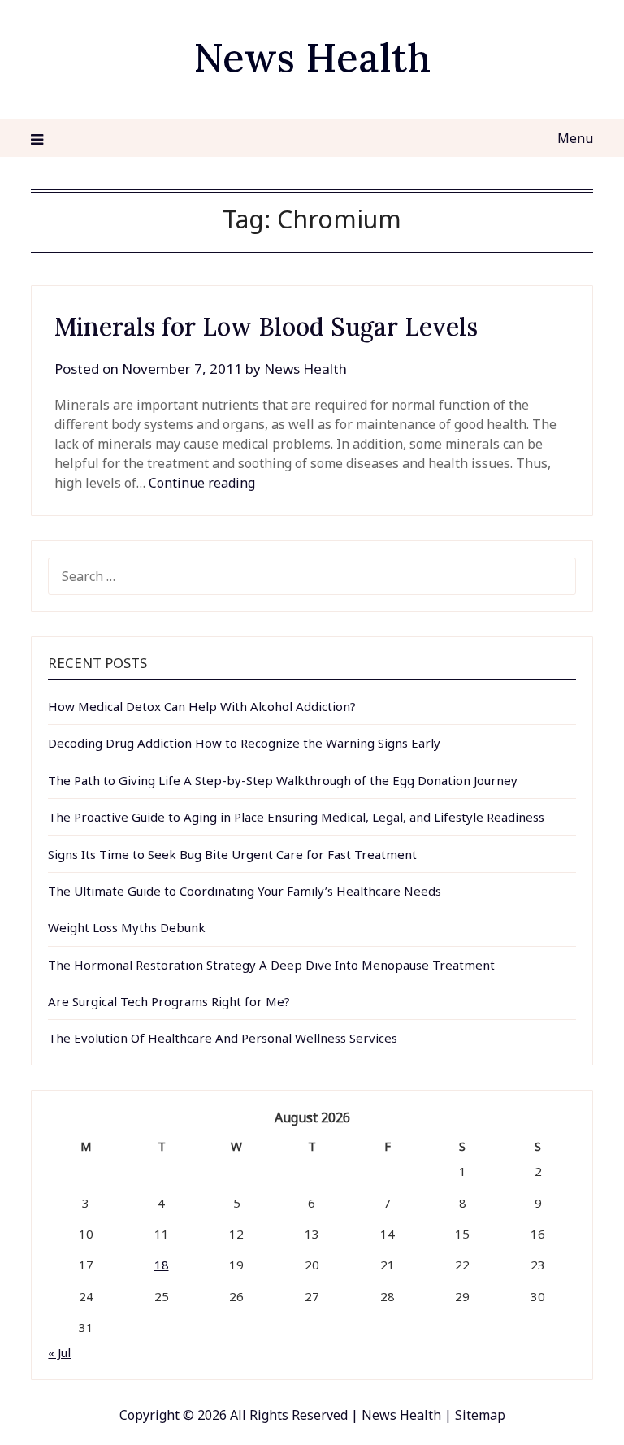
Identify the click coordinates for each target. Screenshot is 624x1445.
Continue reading (202, 483)
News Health (312, 57)
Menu (574, 138)
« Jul (59, 1352)
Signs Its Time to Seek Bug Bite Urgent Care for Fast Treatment (232, 854)
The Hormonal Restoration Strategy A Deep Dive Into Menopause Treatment (271, 965)
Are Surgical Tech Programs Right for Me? (169, 1001)
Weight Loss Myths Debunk (127, 927)
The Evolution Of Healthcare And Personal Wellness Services (222, 1038)
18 (161, 1264)
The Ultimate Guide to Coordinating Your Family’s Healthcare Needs (244, 891)
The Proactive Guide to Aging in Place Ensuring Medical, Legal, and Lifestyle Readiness (296, 817)
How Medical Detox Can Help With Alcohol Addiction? (202, 706)
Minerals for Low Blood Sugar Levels (266, 326)
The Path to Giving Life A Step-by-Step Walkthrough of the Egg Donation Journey (283, 780)
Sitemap (480, 1415)
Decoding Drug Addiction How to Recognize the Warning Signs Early (244, 743)
